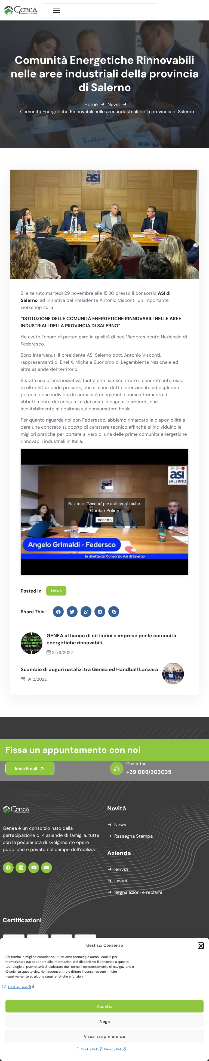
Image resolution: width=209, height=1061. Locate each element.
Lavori (120, 881)
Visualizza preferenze (104, 1036)
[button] (201, 945)
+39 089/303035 (148, 772)
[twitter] (72, 611)
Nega (105, 1021)
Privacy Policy (114, 1049)
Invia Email (26, 768)
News (113, 104)
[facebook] (58, 611)
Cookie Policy (91, 1049)
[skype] (113, 611)
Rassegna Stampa (133, 836)
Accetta (104, 1006)
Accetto (105, 519)
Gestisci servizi (19, 987)
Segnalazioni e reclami (138, 892)
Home (91, 104)
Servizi (121, 869)
